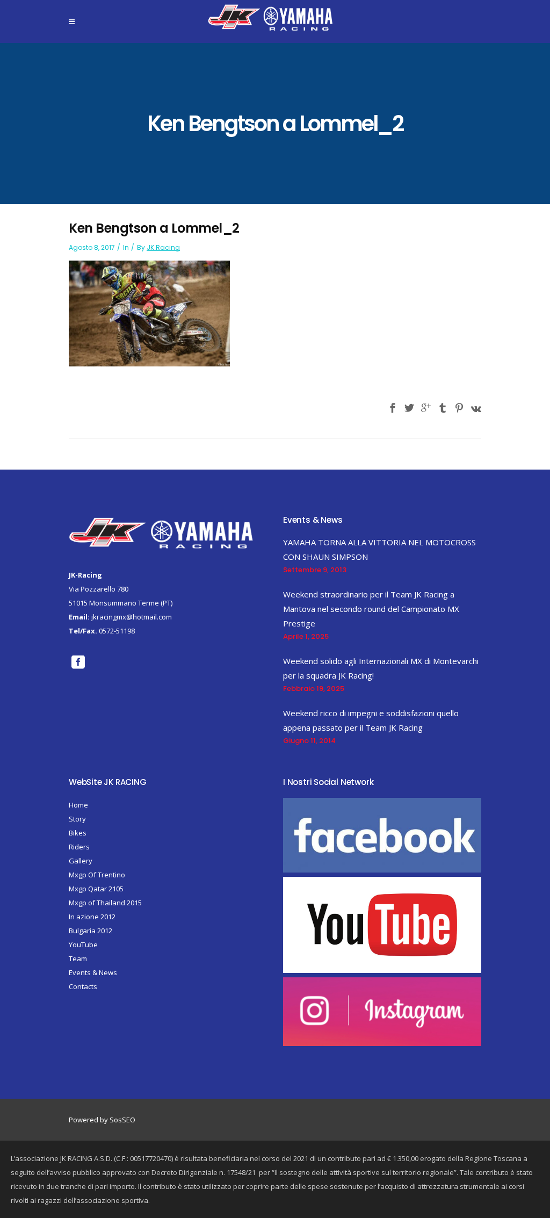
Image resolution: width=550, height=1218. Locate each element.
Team (78, 958)
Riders (79, 847)
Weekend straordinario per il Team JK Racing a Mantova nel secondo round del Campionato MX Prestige (371, 609)
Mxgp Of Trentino (97, 875)
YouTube (83, 944)
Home (78, 805)
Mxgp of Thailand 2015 (105, 902)
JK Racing (163, 247)
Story (77, 819)
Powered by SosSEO (102, 1120)
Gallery (80, 861)
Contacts (83, 986)
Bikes (77, 833)
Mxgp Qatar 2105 (96, 888)
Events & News (93, 972)
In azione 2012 (92, 916)
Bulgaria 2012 (90, 930)
